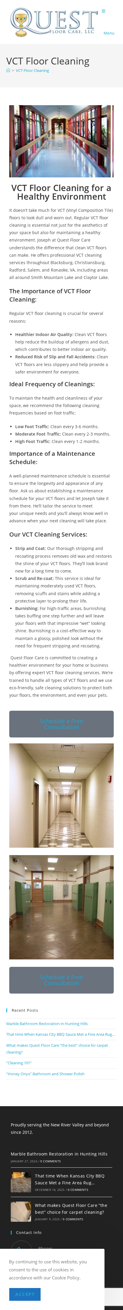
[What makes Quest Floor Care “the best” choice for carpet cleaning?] (21, 1212)
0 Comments (50, 1161)
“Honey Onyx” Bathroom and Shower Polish (45, 1073)
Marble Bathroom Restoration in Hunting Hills (47, 1023)
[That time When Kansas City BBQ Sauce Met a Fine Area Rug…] (21, 1182)
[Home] (8, 70)
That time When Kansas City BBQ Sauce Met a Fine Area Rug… (60, 1034)
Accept (25, 1294)
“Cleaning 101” (19, 1062)
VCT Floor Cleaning (32, 70)
